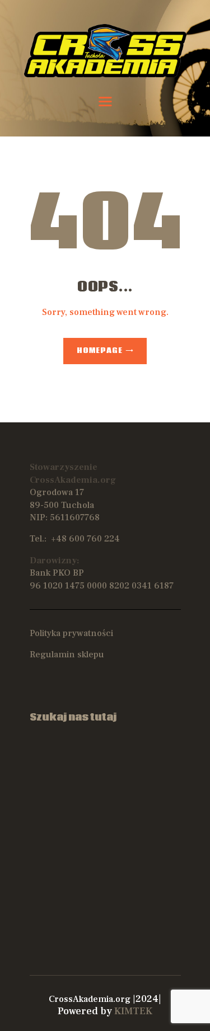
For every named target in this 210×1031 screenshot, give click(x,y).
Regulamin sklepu (67, 654)
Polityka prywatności (71, 633)
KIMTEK (133, 1011)
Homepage (100, 351)
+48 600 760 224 (85, 538)
